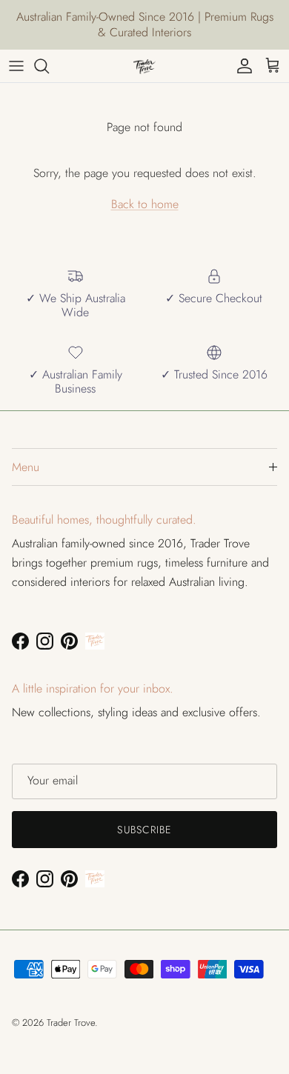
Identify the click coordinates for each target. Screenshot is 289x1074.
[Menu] (16, 66)
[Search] (49, 66)
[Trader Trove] (144, 66)
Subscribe (144, 829)
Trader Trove (71, 1022)
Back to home (145, 204)
